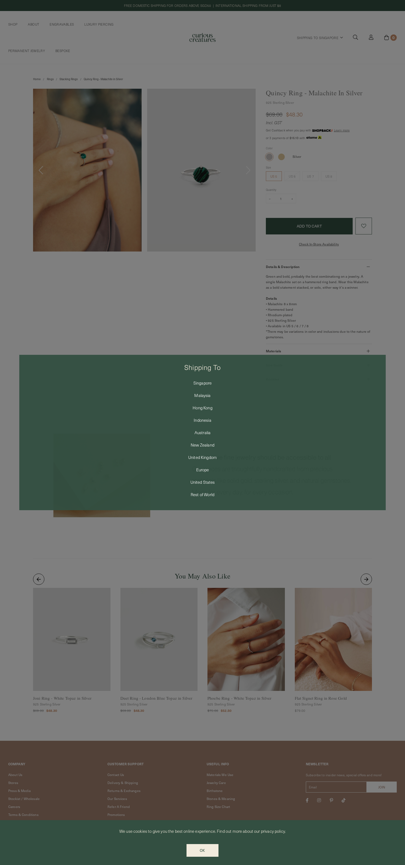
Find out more (229, 831)
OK (202, 850)
